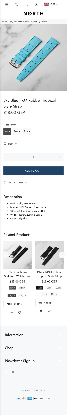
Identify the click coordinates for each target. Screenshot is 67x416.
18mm (7, 131)
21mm (44, 294)
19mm (48, 287)
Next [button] (63, 57)
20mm (17, 131)
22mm (27, 131)
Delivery (12, 143)
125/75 (22, 295)
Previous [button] (3, 57)
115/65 (11, 295)
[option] (33, 57)
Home (4, 21)
